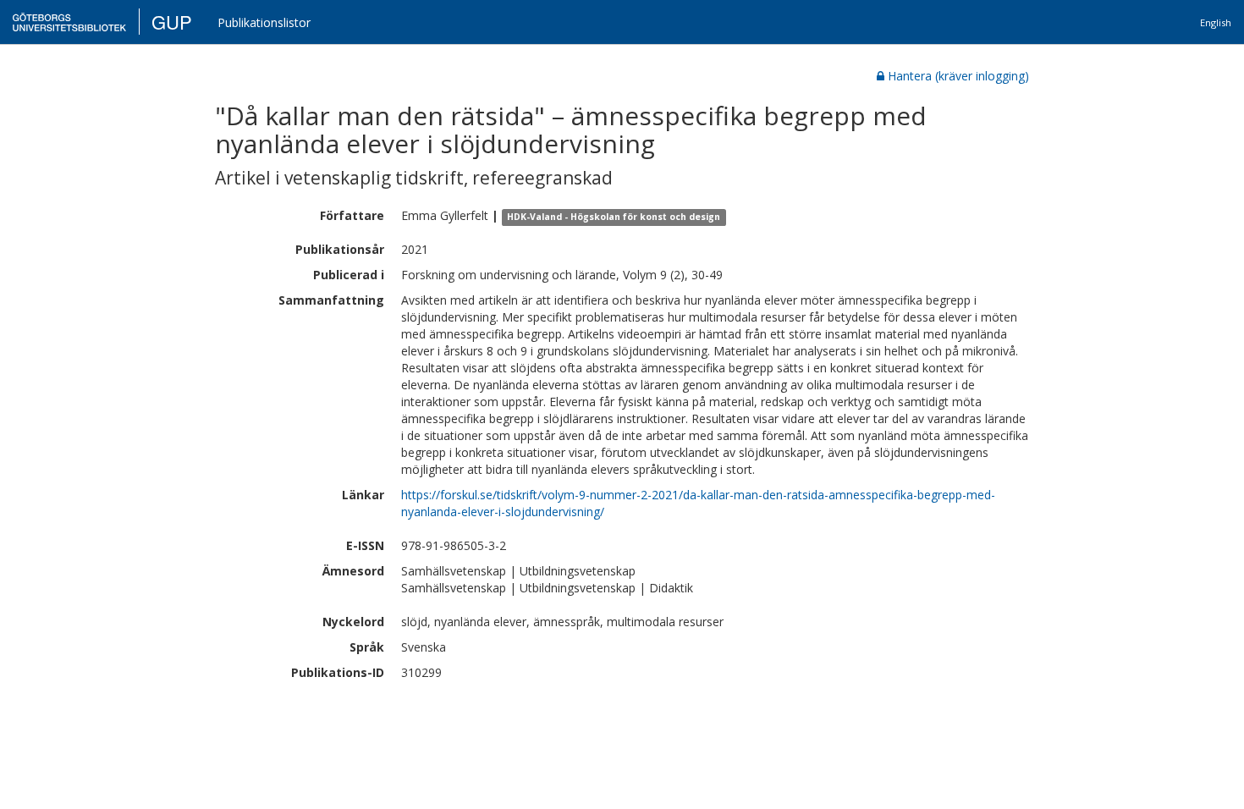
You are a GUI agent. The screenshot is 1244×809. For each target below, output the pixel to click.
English (1215, 22)
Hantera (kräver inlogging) (958, 76)
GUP (171, 21)
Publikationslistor (264, 22)
